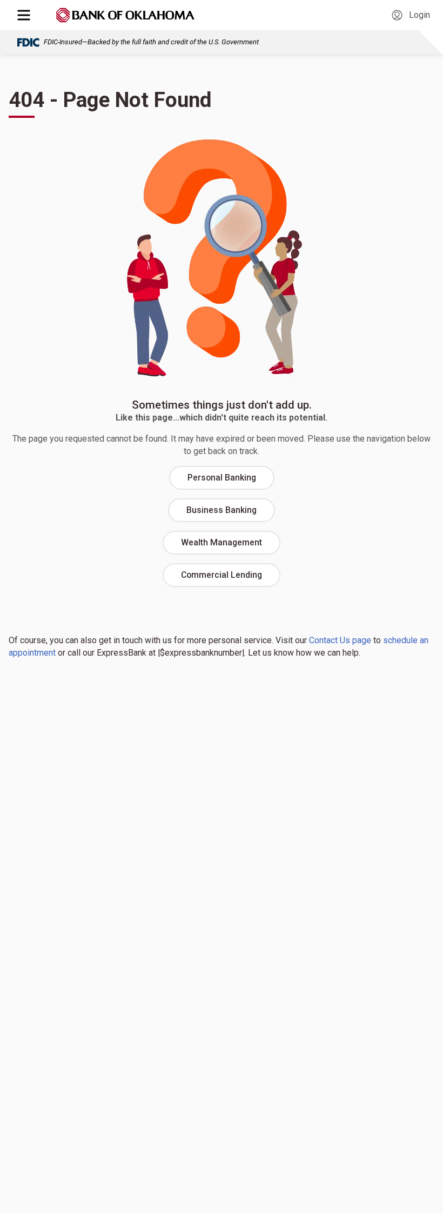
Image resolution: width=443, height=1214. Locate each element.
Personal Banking (221, 477)
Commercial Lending (221, 575)
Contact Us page (340, 640)
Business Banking (221, 510)
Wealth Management (221, 542)
